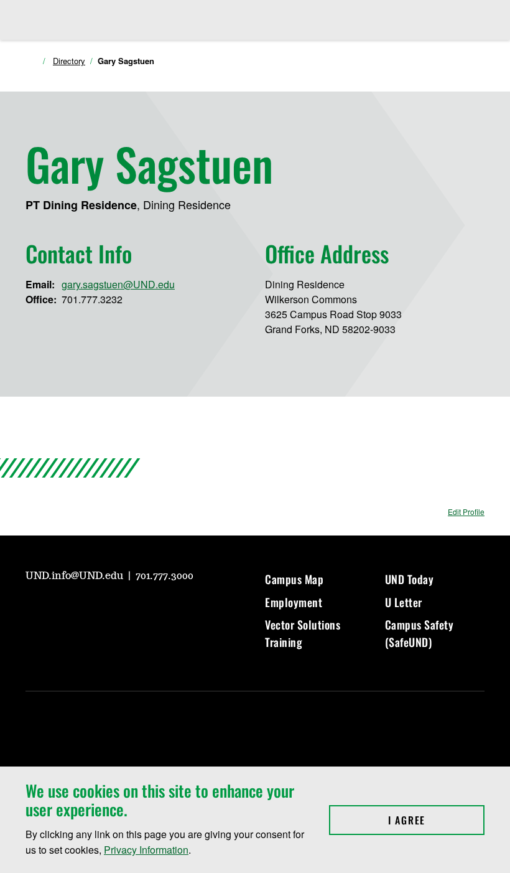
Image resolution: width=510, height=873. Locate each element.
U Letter (403, 602)
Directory (69, 61)
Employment (293, 602)
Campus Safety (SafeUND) (419, 633)
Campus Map (294, 579)
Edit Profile (466, 511)
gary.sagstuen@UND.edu (118, 284)
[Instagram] (64, 611)
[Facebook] (94, 611)
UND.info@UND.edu (76, 576)
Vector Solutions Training (302, 633)
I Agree (436, 820)
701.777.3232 (92, 299)
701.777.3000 (164, 576)
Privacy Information (146, 849)
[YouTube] (34, 611)
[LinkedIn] (123, 611)
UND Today (409, 579)
